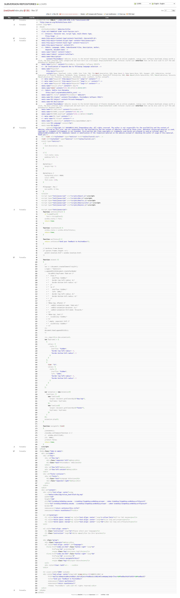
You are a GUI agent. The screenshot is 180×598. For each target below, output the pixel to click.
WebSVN (80, 594)
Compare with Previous (95, 14)
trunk (11, 10)
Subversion (92, 594)
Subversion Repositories (20, 4)
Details (83, 14)
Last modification (111, 14)
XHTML (103, 594)
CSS (107, 594)
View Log (122, 14)
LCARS (43, 4)
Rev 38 (56, 14)
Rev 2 (49, 14)
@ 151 (26, 10)
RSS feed (131, 14)
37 (14, 20)
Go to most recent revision (69, 14)
